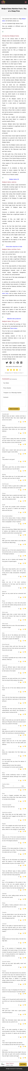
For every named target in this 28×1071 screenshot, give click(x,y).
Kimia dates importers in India (14, 246)
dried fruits (5, 293)
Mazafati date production (14, 319)
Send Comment (14, 409)
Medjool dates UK (14, 179)
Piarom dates (13, 328)
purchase (23, 1064)
